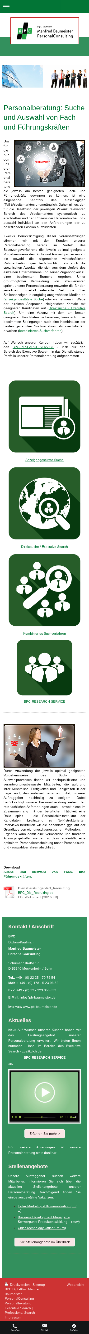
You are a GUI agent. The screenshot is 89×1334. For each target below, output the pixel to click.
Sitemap (39, 1285)
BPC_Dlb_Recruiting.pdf (36, 893)
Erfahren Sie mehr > (44, 1133)
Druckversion (20, 1285)
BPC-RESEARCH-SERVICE (44, 701)
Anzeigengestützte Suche (44, 460)
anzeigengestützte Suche (24, 299)
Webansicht (75, 1285)
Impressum (13, 1317)
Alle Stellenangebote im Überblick (44, 1242)
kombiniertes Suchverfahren (40, 331)
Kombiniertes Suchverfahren (44, 633)
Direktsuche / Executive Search (44, 547)
